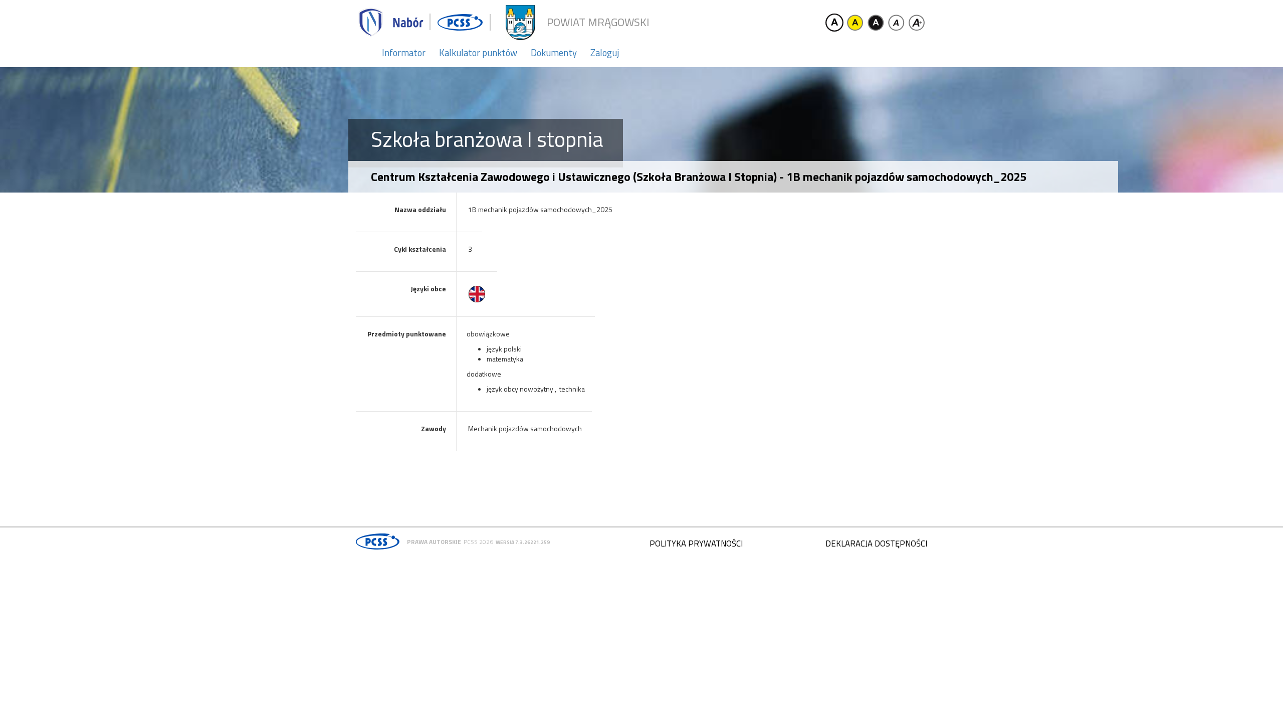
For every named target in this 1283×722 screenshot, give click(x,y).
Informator (403, 53)
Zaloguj (604, 53)
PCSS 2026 (478, 541)
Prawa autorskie (434, 541)
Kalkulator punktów (478, 53)
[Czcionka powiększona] (916, 22)
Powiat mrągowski (598, 22)
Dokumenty (554, 53)
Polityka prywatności (696, 543)
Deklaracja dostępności (876, 543)
